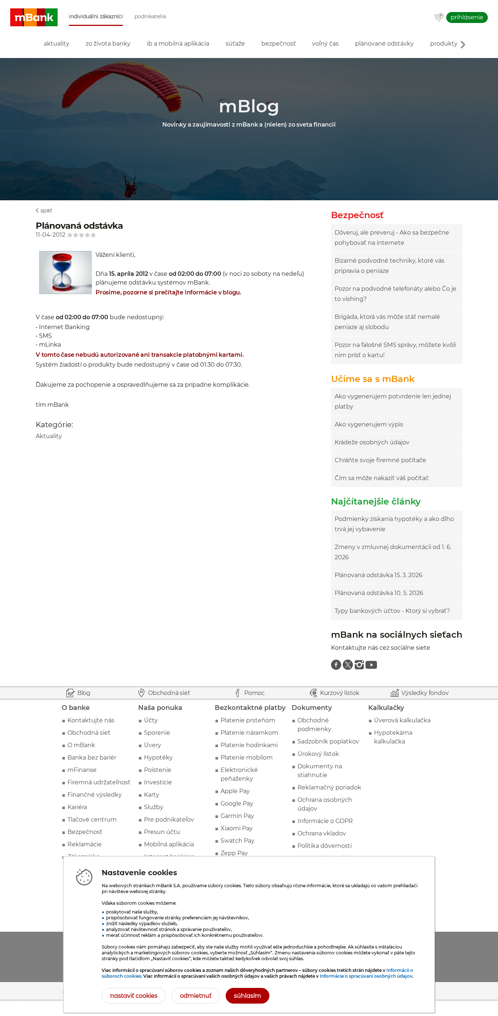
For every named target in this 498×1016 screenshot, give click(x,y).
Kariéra (77, 807)
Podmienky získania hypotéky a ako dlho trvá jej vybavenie (394, 524)
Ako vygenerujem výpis (369, 424)
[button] (34, 17)
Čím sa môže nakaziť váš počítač (382, 478)
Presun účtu (162, 831)
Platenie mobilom (247, 757)
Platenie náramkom (249, 732)
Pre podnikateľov (169, 819)
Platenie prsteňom (248, 720)
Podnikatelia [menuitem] (150, 16)
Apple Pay (235, 791)
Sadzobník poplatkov (328, 741)
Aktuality (49, 436)
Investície (158, 782)
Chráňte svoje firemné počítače (380, 460)
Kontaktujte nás (90, 720)
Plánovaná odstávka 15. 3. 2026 (379, 575)
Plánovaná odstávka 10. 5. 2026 (379, 593)
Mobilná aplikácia (169, 844)
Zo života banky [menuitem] (108, 43)
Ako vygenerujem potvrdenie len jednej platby (393, 401)
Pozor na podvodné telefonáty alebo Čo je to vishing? (395, 293)
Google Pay (237, 803)
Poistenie (157, 769)
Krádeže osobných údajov (372, 442)
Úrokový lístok (318, 753)
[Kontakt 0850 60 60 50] (439, 17)
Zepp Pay (234, 853)
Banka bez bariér (91, 757)
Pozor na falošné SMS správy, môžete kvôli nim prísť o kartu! (395, 350)
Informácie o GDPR (325, 821)
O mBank (81, 745)
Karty (151, 794)
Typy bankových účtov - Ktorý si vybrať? (392, 610)
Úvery (152, 745)
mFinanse (82, 769)
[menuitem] (336, 665)
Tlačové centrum (92, 819)
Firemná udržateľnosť (99, 782)
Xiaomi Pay (237, 828)
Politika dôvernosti (324, 845)
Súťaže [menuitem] (235, 43)
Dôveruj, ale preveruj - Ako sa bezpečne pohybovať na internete (392, 237)
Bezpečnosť (84, 831)
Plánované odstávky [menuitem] (384, 43)
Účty (151, 720)
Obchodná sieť (88, 732)
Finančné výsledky (94, 794)
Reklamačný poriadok (329, 787)
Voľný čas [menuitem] (325, 43)
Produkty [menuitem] (444, 43)
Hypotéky (158, 757)
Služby (153, 807)
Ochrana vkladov (321, 833)
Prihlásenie (467, 17)
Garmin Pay (237, 815)
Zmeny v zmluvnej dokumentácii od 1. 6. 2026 (393, 552)
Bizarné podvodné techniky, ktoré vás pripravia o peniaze (389, 265)
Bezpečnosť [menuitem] (278, 43)
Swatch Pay (237, 840)
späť (46, 210)
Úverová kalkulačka (402, 720)
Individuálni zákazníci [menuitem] (96, 16)
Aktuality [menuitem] (56, 43)
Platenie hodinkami (249, 745)
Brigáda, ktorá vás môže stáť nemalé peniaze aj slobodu (387, 322)
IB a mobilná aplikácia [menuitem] (178, 43)
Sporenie (157, 732)
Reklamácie (84, 844)
